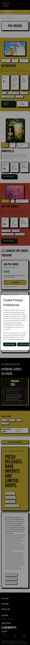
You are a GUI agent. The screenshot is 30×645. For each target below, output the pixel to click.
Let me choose (9, 344)
